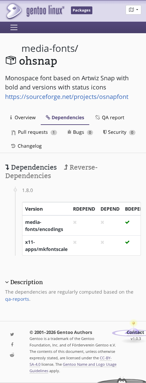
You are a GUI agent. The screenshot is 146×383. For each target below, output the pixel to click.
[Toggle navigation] (13, 27)
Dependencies (67, 117)
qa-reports (17, 299)
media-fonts (48, 48)
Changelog (29, 146)
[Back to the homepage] (35, 11)
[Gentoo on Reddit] (12, 355)
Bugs (81, 132)
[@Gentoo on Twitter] (12, 334)
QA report (112, 117)
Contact (135, 332)
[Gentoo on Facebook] (12, 345)
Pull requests (36, 132)
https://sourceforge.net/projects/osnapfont (66, 96)
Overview (24, 117)
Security (120, 132)
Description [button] (26, 282)
